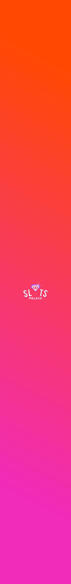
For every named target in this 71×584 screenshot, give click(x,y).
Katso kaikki (65, 78)
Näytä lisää (45, 555)
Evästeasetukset (38, 573)
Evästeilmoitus (31, 571)
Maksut (7, 541)
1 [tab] (34, 76)
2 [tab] (37, 76)
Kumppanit (8, 547)
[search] (40, 5)
